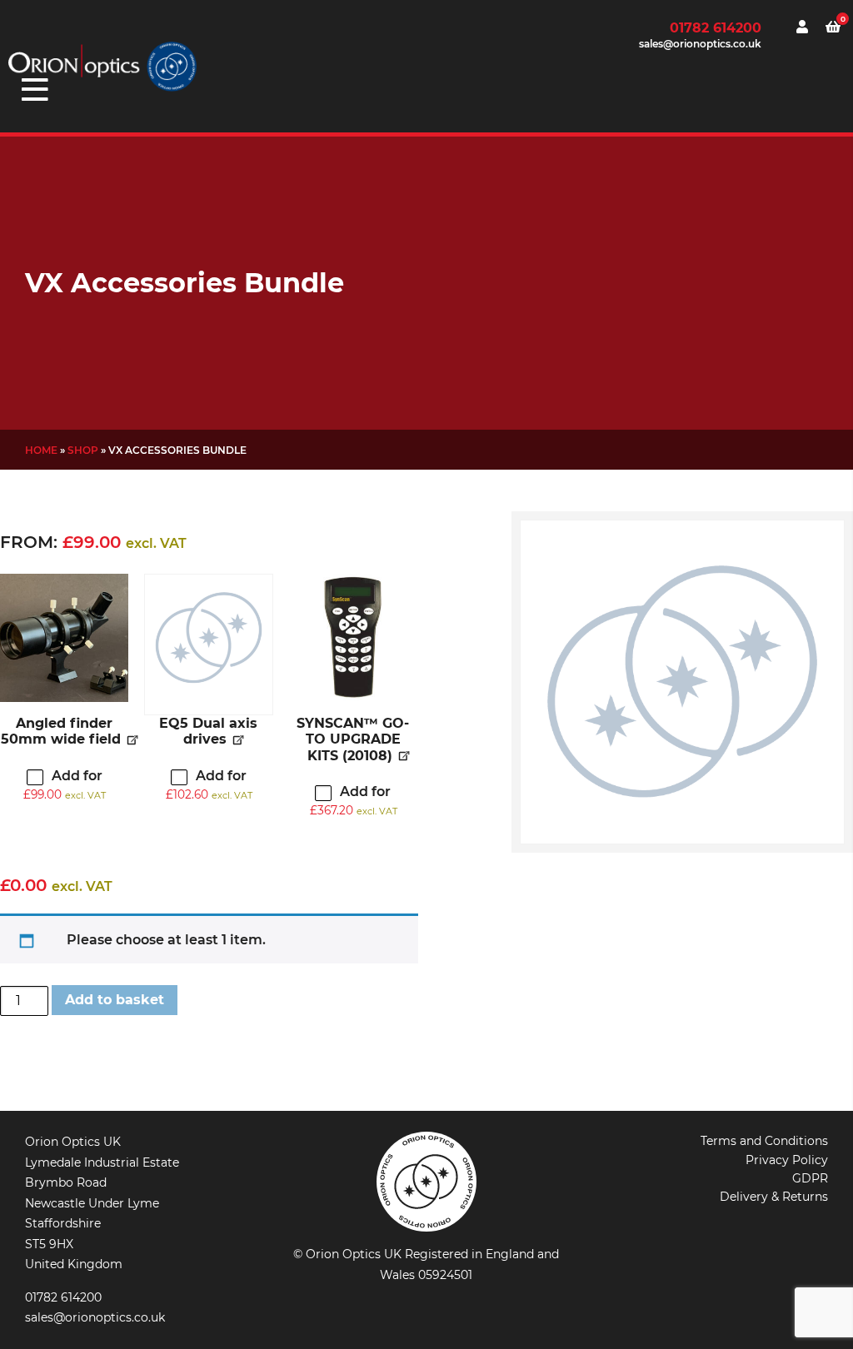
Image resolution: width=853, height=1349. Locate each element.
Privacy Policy (787, 1159)
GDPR (810, 1178)
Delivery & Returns (774, 1196)
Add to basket (114, 1000)
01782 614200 (715, 28)
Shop (82, 450)
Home (41, 450)
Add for (64, 784)
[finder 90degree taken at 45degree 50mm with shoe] (64, 638)
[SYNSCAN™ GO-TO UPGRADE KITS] (353, 638)
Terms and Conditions (764, 1140)
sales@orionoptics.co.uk (700, 43)
